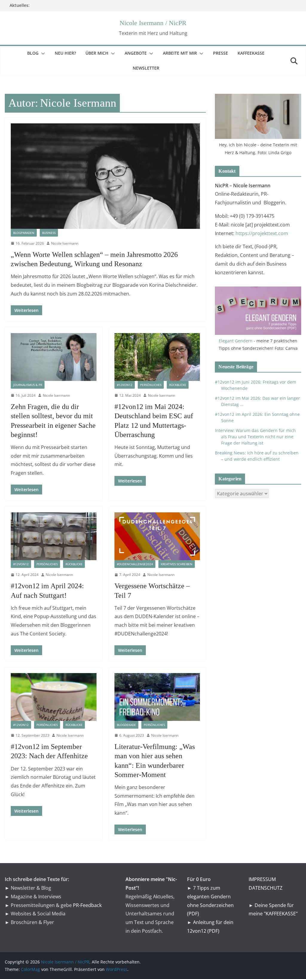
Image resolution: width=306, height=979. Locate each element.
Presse (224, 53)
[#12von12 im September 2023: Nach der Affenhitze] (54, 697)
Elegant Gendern (236, 341)
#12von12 (124, 385)
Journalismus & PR (27, 385)
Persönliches (150, 385)
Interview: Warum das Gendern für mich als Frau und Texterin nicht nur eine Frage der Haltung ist (255, 437)
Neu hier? (69, 53)
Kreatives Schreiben (176, 564)
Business (49, 233)
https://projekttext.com (261, 233)
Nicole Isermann (64, 243)
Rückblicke (177, 385)
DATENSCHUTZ (265, 888)
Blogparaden (23, 233)
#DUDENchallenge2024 (135, 564)
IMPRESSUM (262, 879)
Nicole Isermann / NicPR (153, 23)
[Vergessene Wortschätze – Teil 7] (157, 536)
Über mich (100, 53)
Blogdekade (126, 725)
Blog (36, 53)
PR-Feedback (87, 905)
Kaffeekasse (254, 53)
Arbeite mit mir (183, 53)
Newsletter (149, 68)
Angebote (139, 53)
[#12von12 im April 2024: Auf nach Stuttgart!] (54, 536)
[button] (42, 53)
